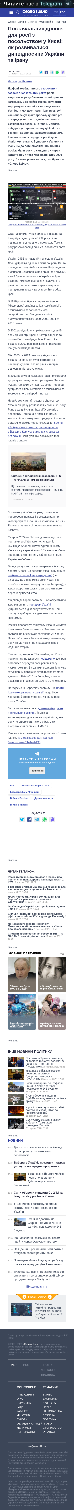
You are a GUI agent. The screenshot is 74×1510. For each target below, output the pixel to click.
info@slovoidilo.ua (37, 1446)
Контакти (48, 1370)
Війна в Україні (19, 804)
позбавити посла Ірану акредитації (30, 575)
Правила (48, 1375)
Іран (12, 785)
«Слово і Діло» (30, 1344)
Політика (60, 21)
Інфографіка (37, 1296)
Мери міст (24, 1427)
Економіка (50, 1398)
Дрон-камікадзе (43, 798)
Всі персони (26, 1431)
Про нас (48, 1365)
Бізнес (47, 1394)
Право (47, 1423)
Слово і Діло (16, 21)
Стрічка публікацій (39, 21)
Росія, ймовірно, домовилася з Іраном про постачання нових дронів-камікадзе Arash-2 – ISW (37, 879)
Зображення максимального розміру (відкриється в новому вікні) (37, 226)
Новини (15, 1140)
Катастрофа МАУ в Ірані (24, 791)
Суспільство (52, 1427)
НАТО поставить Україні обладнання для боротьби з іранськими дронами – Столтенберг (34, 899)
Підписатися (37, 770)
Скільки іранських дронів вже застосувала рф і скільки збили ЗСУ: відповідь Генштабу (37, 916)
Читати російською (20, 81)
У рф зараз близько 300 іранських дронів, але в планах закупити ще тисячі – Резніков (37, 889)
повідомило (47, 658)
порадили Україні (40, 604)
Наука (47, 1407)
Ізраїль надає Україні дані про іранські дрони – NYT (36, 908)
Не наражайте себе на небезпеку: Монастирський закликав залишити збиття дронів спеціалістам (35, 926)
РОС (62, 12)
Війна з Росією (19, 798)
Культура (49, 1402)
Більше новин (35, 1286)
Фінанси (49, 1431)
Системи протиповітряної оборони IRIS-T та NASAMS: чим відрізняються (36, 477)
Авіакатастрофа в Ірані (35, 785)
